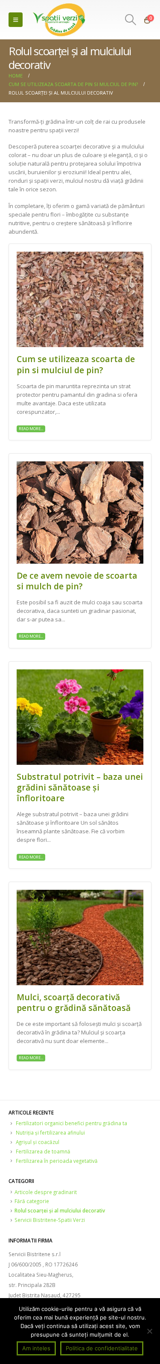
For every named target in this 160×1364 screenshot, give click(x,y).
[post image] (80, 299)
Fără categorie (32, 1201)
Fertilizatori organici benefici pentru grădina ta (71, 1123)
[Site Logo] (60, 19)
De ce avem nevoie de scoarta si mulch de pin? (77, 581)
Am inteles (36, 1348)
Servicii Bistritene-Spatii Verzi (50, 1219)
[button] (16, 19)
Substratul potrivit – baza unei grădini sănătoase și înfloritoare (80, 787)
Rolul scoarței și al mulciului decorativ (60, 1210)
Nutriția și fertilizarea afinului (50, 1132)
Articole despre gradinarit (46, 1192)
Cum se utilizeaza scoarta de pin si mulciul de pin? (76, 364)
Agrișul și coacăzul (37, 1141)
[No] (149, 1331)
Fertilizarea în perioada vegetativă (57, 1160)
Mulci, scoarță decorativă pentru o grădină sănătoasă (74, 1002)
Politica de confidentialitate (102, 1348)
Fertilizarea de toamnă (43, 1151)
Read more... (31, 428)
